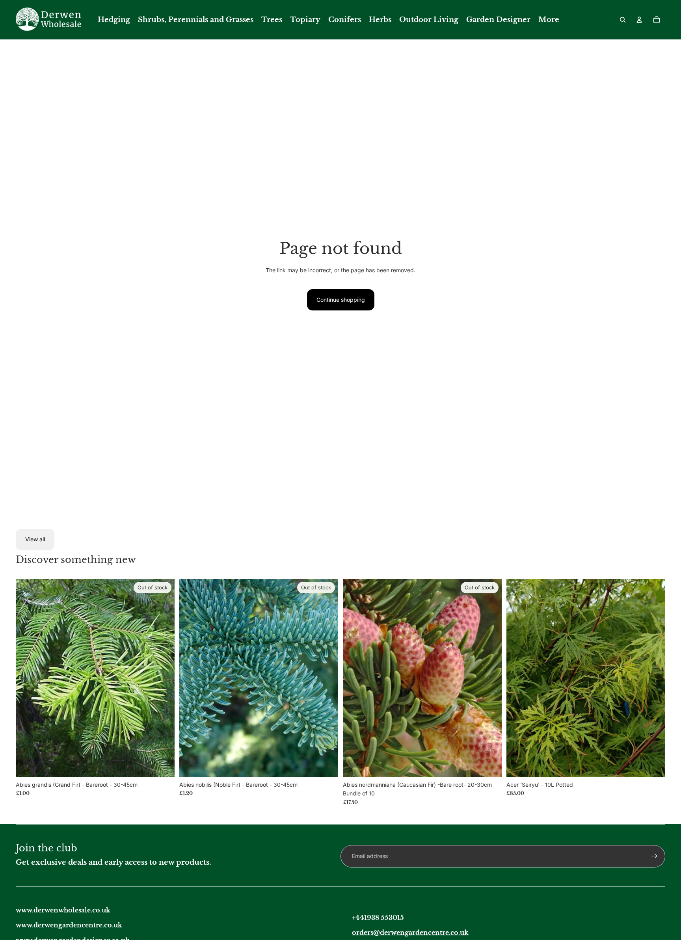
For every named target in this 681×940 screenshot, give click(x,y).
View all (35, 539)
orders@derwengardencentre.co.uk (410, 932)
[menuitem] (114, 19)
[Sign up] (654, 856)
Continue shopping (340, 299)
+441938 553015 (378, 917)
